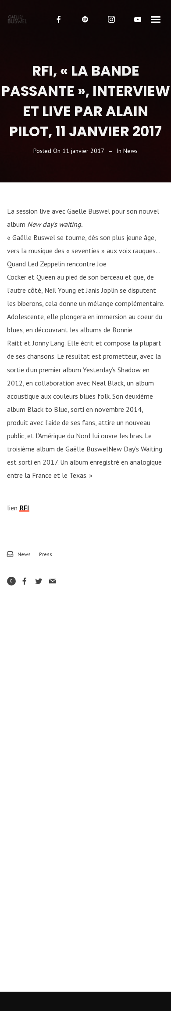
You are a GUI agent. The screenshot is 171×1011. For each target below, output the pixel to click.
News (130, 151)
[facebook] (59, 19)
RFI (24, 507)
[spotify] (85, 19)
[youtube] (138, 19)
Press (45, 554)
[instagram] (111, 19)
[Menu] (156, 19)
